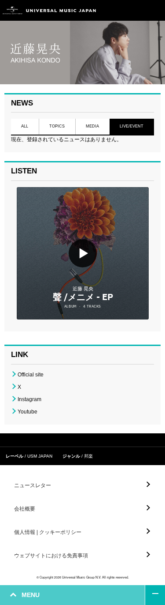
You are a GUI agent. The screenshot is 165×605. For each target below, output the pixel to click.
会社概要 (24, 509)
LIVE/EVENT (132, 126)
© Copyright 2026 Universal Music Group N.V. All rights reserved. (83, 577)
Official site (31, 375)
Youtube (27, 412)
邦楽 (88, 456)
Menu (155, 10)
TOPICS (57, 126)
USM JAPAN (39, 456)
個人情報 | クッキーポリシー (47, 532)
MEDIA (92, 126)
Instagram (29, 399)
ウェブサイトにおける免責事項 (51, 555)
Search (135, 10)
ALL (24, 126)
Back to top (155, 595)
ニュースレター (32, 485)
